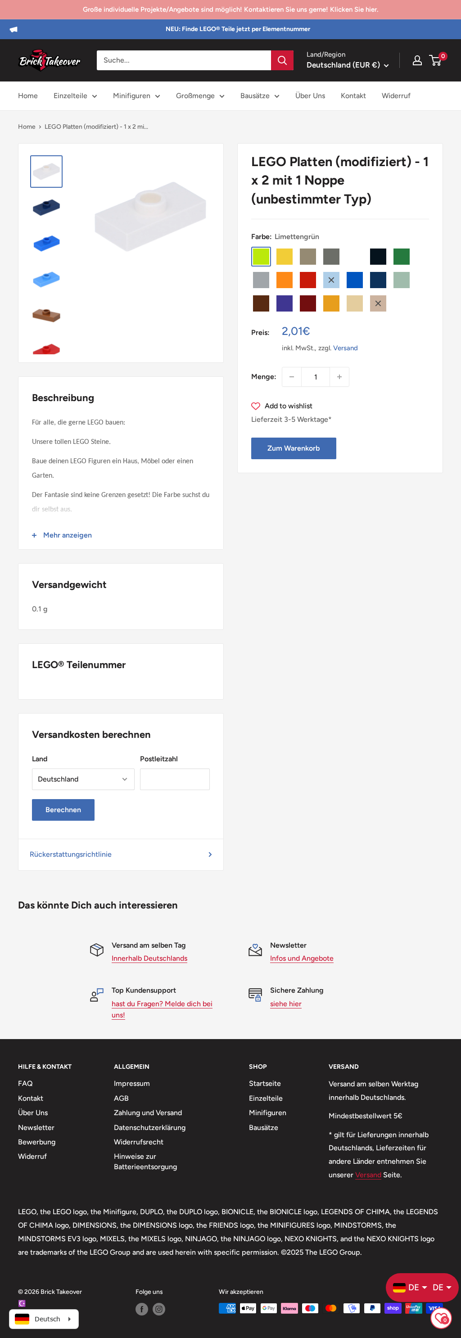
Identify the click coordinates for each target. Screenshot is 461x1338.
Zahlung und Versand (148, 1112)
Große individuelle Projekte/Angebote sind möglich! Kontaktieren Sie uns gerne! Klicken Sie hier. (230, 9)
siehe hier (286, 1003)
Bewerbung (36, 1142)
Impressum (132, 1083)
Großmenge (195, 95)
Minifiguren (131, 95)
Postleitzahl (159, 759)
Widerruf (396, 95)
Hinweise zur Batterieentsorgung (145, 1161)
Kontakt (353, 95)
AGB (121, 1098)
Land (39, 759)
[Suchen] (282, 60)
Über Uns (310, 95)
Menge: (263, 376)
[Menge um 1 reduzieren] (291, 376)
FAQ (25, 1083)
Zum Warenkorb (293, 448)
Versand (345, 348)
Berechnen (63, 809)
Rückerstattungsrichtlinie (71, 854)
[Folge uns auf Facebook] (142, 1309)
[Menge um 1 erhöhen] (339, 376)
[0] (435, 60)
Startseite (265, 1083)
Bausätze (255, 95)
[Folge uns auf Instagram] (159, 1309)
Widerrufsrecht (138, 1142)
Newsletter (36, 1127)
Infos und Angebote (302, 958)
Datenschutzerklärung (149, 1127)
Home (28, 95)
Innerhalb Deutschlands (149, 958)
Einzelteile (70, 95)
